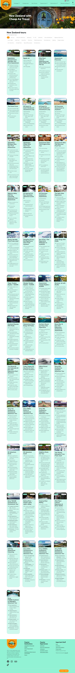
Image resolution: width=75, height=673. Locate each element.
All (8, 37)
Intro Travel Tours (11, 42)
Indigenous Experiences (58, 37)
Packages (16, 3)
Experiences (43, 3)
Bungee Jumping (61, 40)
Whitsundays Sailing (44, 652)
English (67, 0)
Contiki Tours (17, 40)
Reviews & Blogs (65, 3)
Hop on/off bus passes (28, 42)
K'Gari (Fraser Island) (28, 648)
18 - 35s (34, 37)
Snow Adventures (47, 40)
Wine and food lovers (48, 37)
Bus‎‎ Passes (34, 3)
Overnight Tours (19, 42)
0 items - (64, 671)
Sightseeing (29, 37)
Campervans (26, 3)
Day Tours (12, 37)
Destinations (53, 3)
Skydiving (54, 40)
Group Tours (24, 40)
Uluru (25, 650)
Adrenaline (40, 37)
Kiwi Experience (37, 42)
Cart (73, 4)
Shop (57, 644)
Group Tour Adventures (21, 37)
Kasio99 (66, 652)
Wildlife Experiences (38, 40)
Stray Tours (30, 40)
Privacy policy (58, 649)
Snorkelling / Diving (44, 650)
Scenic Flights (10, 40)
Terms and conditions (60, 647)
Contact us (58, 645)
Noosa (25, 655)
